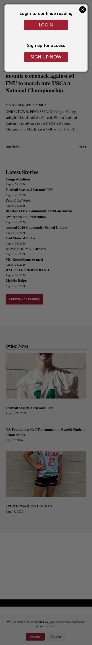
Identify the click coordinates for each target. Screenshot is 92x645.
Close (82, 9)
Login (46, 25)
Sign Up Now (46, 57)
